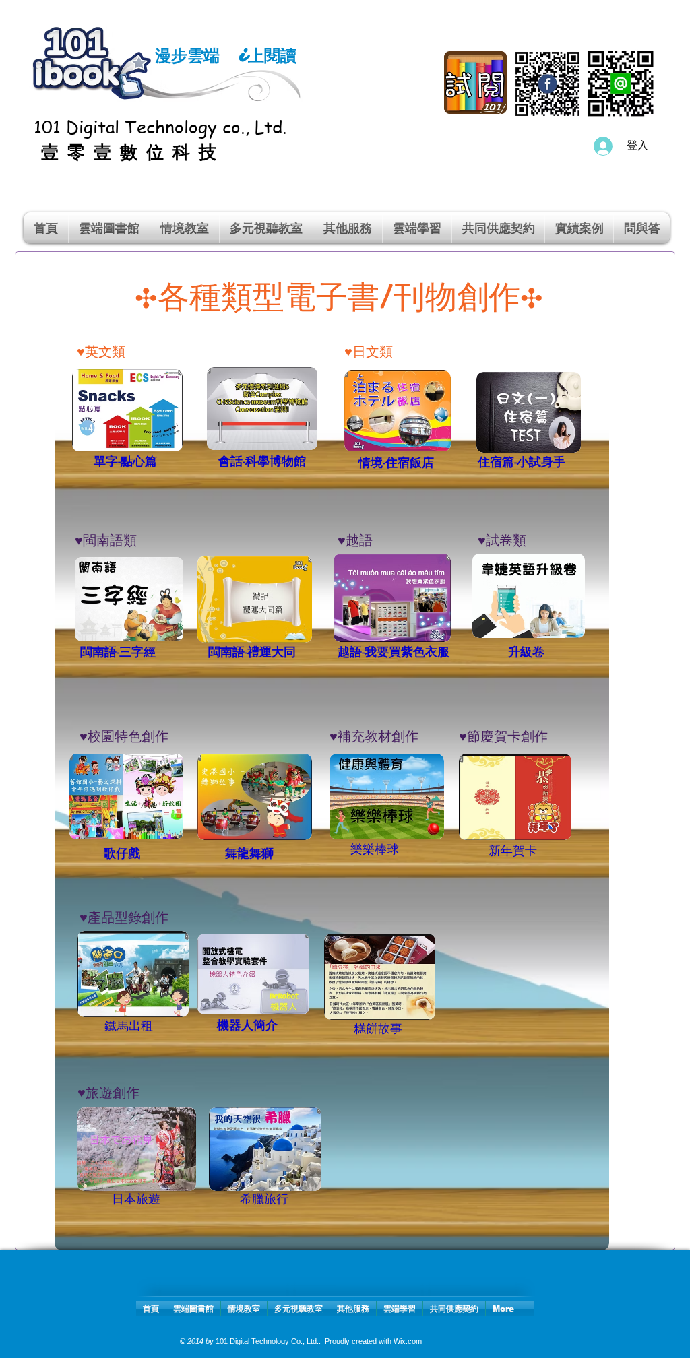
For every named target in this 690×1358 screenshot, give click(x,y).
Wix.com (408, 1341)
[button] (184, 227)
